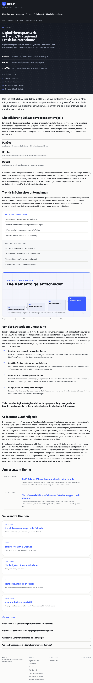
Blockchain (20, 14)
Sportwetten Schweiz (15, 20)
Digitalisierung (8, 14)
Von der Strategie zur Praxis (13, 85)
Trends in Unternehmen (11, 82)
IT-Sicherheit (39, 14)
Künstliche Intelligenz (54, 14)
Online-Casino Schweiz (33, 20)
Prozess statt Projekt (10, 78)
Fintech (29, 14)
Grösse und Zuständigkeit (12, 89)
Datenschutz (53, 661)
